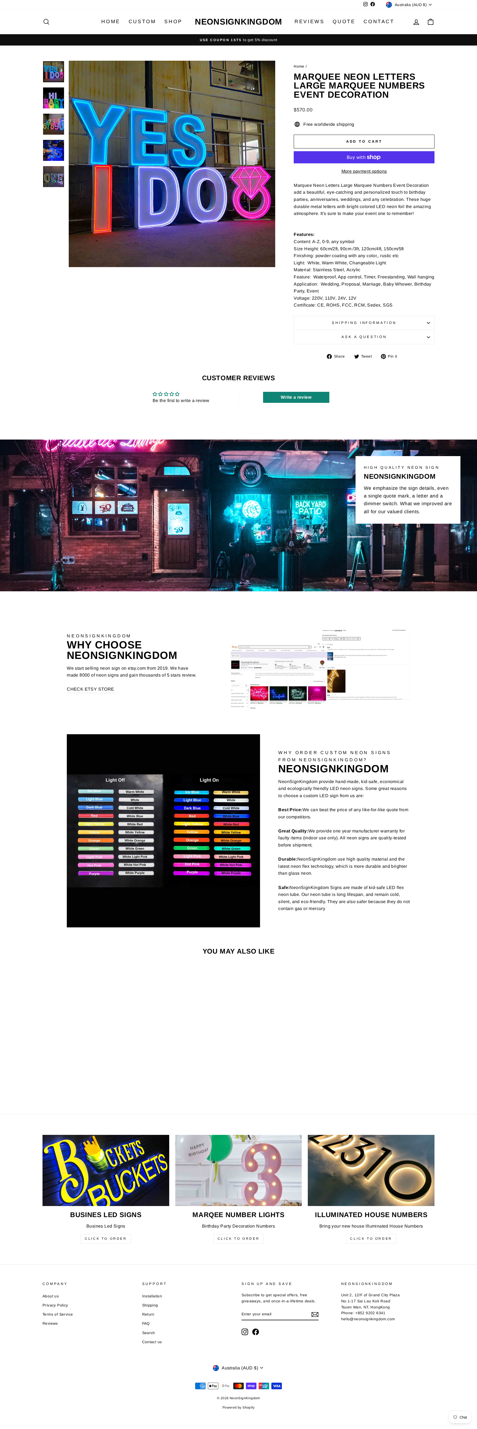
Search (148, 1333)
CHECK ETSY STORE (90, 689)
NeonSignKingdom (238, 21)
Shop (173, 21)
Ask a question (364, 337)
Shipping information (364, 323)
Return (148, 1314)
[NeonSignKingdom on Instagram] (245, 1332)
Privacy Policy (55, 1305)
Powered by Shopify (238, 1407)
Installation (152, 1296)
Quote (344, 21)
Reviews (309, 21)
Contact (379, 21)
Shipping (150, 1305)
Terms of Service (58, 1314)
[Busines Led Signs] (106, 1170)
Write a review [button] (296, 397)
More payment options (364, 171)
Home (110, 21)
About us (51, 1296)
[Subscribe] (315, 1314)
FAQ (146, 1323)
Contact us (152, 1342)
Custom (142, 21)
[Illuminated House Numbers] (371, 1170)
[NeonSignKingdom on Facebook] (255, 1332)
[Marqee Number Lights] (238, 1170)
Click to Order (106, 1239)
